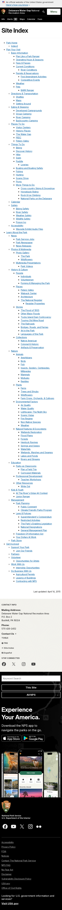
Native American (29, 340)
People (19, 273)
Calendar (31, 19)
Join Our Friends (24, 550)
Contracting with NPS (26, 581)
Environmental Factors (27, 401)
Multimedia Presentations (28, 262)
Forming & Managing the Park (35, 283)
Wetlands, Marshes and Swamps (37, 452)
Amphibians (26, 357)
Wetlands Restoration (31, 432)
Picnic (19, 181)
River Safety (22, 212)
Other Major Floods (30, 313)
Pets (18, 86)
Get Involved (12, 544)
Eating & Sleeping (20, 107)
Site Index (8, 648)
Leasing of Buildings (26, 578)
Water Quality (27, 408)
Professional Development (29, 476)
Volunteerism (27, 279)
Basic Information (19, 53)
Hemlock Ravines (29, 442)
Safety (14, 205)
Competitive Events (30, 80)
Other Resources (24, 483)
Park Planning (22, 503)
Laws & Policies (23, 513)
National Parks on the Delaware (36, 198)
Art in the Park (28, 330)
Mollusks (25, 378)
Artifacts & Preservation (32, 347)
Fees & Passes (23, 63)
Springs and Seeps (30, 445)
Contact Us (8, 633)
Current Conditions (25, 66)
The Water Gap (23, 134)
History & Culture (19, 269)
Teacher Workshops (31, 479)
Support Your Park (20, 547)
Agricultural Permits (25, 574)
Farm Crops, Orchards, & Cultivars (37, 398)
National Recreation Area (24, 11)
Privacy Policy (8, 847)
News (14, 235)
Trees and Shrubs (30, 391)
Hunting (19, 174)
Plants (19, 385)
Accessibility (17, 225)
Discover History (24, 151)
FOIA (4, 851)
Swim (18, 158)
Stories (19, 307)
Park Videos (27, 266)
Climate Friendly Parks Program (36, 510)
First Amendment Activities (33, 76)
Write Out (25, 486)
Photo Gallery (22, 252)
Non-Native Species (31, 422)
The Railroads (28, 323)
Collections (21, 337)
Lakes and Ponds (29, 456)
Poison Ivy (21, 222)
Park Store (16, 540)
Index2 (14, 46)
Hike (18, 154)
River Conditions (29, 70)
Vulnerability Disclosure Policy (16, 878)
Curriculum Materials (31, 473)
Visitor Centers (23, 127)
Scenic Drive (22, 178)
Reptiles (25, 381)
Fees (40, 19)
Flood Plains (27, 435)
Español (7, 653)
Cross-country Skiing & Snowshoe (38, 188)
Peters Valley (22, 141)
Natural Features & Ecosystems (31, 429)
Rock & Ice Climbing (30, 195)
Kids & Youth (17, 489)
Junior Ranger (23, 496)
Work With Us (18, 564)
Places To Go (18, 124)
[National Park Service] (3, 12)
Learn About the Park (16, 232)
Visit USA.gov (10, 903)
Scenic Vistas (27, 415)
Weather (20, 83)
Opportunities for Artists (27, 561)
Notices (5, 856)
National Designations (31, 527)
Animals (19, 354)
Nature (14, 351)
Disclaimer (7, 874)
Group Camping (23, 114)
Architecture (27, 296)
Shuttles (20, 97)
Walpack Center (29, 293)
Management (17, 500)
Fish (23, 364)
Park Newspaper (24, 242)
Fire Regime (27, 418)
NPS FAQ (6, 865)
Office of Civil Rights (12, 888)
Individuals (26, 276)
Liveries (24, 164)
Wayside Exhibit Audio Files (29, 229)
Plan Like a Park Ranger (28, 56)
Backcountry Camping (27, 120)
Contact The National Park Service (19, 860)
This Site (31, 687)
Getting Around (23, 103)
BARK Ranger (27, 90)
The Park (25, 256)
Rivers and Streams (30, 459)
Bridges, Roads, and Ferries (34, 327)
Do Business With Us (21, 571)
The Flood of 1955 (30, 310)
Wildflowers (27, 259)
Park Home (11, 42)
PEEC (18, 137)
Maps (22, 19)
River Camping (23, 117)
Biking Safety (22, 208)
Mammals (25, 374)
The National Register (31, 300)
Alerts (11, 19)
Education (16, 462)
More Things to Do (25, 185)
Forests (24, 439)
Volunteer (16, 557)
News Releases (23, 246)
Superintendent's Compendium (36, 517)
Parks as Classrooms (26, 466)
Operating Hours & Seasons (29, 59)
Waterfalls (26, 449)
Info (3, 19)
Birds (23, 361)
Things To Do (18, 144)
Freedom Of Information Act (29, 534)
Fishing (19, 171)
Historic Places (23, 130)
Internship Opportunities (28, 567)
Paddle (19, 161)
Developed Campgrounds (29, 110)
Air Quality (26, 405)
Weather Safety (23, 215)
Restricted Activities (30, 520)
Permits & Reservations (27, 73)
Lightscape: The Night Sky (34, 412)
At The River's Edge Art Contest (32, 493)
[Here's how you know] (31, 4)
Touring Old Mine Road (32, 320)
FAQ (5, 643)
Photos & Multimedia (21, 249)
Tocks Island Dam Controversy (36, 317)
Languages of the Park (32, 334)
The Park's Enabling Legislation (36, 523)
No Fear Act (7, 869)
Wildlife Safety (23, 218)
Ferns (23, 388)
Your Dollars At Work (26, 537)
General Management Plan (34, 530)
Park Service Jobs (25, 239)
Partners (15, 554)
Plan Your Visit (13, 49)
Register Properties (35, 303)
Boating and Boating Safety (29, 168)
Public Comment (29, 506)
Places (19, 286)
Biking (19, 147)
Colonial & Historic (30, 344)
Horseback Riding (30, 191)
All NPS (31, 694)
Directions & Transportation (24, 93)
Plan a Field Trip (29, 469)
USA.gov (6, 883)
